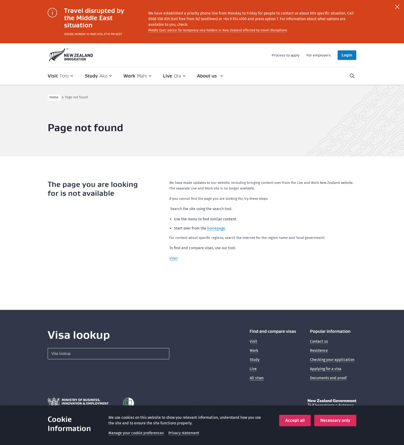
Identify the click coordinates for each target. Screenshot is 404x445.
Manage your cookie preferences (136, 433)
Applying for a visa (325, 369)
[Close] (397, 7)
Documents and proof (328, 378)
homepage (216, 228)
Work (254, 350)
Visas (173, 258)
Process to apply (285, 55)
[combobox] (108, 353)
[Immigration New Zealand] (71, 55)
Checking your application (332, 359)
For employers (319, 55)
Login (347, 55)
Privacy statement (183, 433)
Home (54, 97)
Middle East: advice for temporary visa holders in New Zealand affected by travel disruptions (217, 30)
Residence (319, 350)
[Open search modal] (352, 76)
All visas (256, 378)
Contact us (319, 341)
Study (255, 359)
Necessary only (335, 420)
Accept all (295, 420)
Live (253, 369)
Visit (253, 341)
